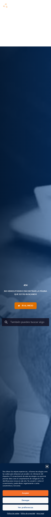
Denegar (25, 500)
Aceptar (25, 493)
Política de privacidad (28, 513)
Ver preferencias (25, 507)
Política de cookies (13, 513)
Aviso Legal (40, 513)
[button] (47, 466)
